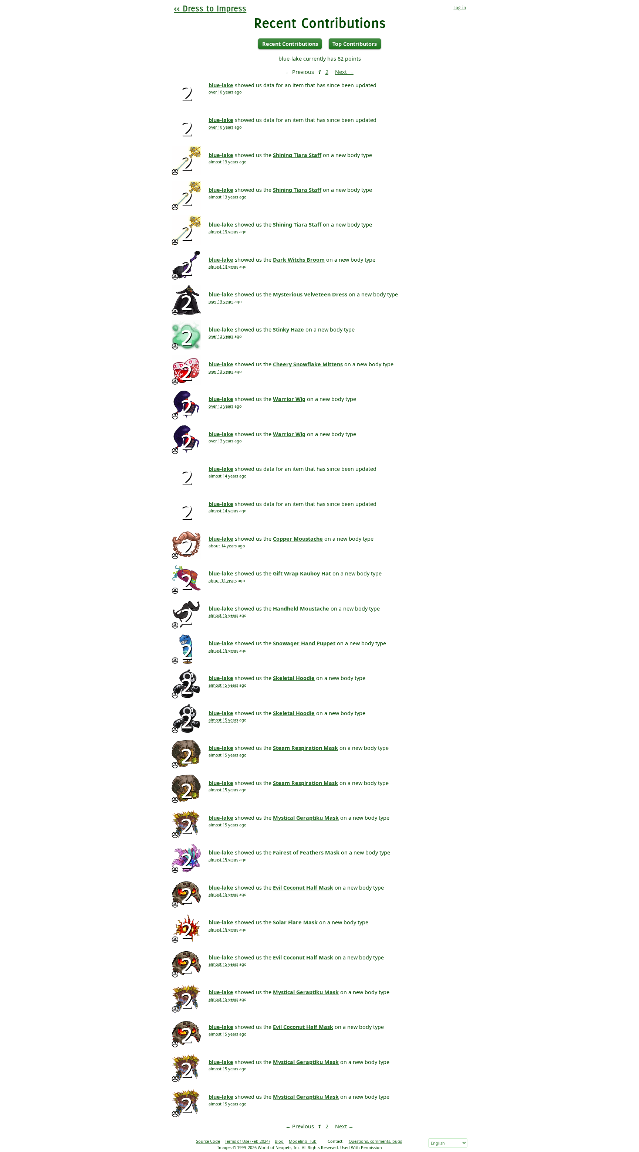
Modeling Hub (303, 1141)
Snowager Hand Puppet (304, 643)
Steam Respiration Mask (305, 747)
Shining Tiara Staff (297, 155)
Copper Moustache (298, 538)
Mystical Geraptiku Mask (306, 817)
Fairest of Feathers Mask (306, 852)
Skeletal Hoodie (294, 678)
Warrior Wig (289, 398)
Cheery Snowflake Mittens (308, 364)
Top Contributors (354, 43)
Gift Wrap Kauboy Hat (302, 573)
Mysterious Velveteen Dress (310, 294)
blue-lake (221, 85)
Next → (344, 71)
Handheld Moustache (301, 608)
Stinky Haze (288, 329)
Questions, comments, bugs (375, 1141)
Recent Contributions (290, 43)
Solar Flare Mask (295, 922)
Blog (279, 1141)
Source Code (208, 1141)
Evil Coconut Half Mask (303, 887)
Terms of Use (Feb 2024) (247, 1141)
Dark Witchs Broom (299, 259)
